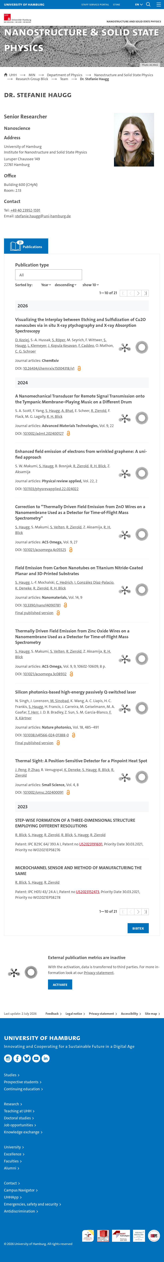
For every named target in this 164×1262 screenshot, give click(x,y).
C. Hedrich (64, 582)
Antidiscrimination (19, 1211)
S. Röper (58, 339)
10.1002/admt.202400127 (43, 433)
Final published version (34, 612)
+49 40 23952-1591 (25, 210)
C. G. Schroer (25, 351)
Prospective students (21, 1081)
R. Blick (104, 769)
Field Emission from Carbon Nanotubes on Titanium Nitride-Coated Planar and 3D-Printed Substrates (79, 570)
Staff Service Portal (95, 4)
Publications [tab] (23, 243)
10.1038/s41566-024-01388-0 (46, 735)
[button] (138, 4)
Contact (10, 1183)
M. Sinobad (59, 700)
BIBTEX (138, 928)
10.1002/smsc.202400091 (43, 792)
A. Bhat (67, 410)
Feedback (52, 1014)
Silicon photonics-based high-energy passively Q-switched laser (75, 692)
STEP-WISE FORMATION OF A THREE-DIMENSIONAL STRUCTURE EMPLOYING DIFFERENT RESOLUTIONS (75, 823)
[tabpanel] (82, 595)
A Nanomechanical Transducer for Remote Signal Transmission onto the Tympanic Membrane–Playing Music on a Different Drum (80, 399)
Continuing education (22, 1088)
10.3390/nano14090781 (42, 605)
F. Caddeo (86, 345)
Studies (10, 1074)
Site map (151, 1014)
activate (60, 984)
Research (11, 1104)
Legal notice (74, 1014)
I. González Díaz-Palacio (93, 582)
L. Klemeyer (37, 345)
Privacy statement (99, 972)
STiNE (116, 4)
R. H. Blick (54, 416)
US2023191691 (90, 844)
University (12, 1147)
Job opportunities (18, 1125)
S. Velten (57, 527)
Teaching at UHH (17, 1111)
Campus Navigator (19, 1190)
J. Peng (20, 769)
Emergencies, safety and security (31, 1204)
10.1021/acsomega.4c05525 (44, 549)
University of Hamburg (24, 4)
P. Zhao (33, 769)
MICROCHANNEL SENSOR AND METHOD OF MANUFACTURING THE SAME (78, 870)
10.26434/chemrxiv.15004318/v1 (48, 368)
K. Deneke (23, 588)
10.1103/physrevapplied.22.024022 (51, 488)
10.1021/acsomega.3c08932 (45, 673)
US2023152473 (87, 891)
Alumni (10, 1168)
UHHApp (11, 1197)
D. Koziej (22, 339)
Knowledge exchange (21, 1132)
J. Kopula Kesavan (62, 345)
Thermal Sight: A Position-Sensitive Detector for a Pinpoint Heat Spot (81, 761)
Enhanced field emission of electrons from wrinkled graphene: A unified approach (81, 454)
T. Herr (33, 712)
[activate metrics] (132, 347)
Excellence (12, 1154)
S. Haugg (52, 410)
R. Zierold (98, 410)
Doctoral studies (17, 1118)
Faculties (11, 1161)
